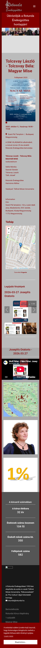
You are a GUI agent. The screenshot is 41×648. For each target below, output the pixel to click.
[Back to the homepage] (14, 6)
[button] (34, 6)
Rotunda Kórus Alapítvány (17, 613)
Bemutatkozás (12, 609)
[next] (33, 309)
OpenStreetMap (23, 268)
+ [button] (8, 228)
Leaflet (15, 268)
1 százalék (10, 617)
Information (10, 199)
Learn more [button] (8, 636)
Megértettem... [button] (20, 642)
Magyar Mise (11, 622)
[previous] (8, 309)
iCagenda (24, 272)
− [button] (8, 232)
